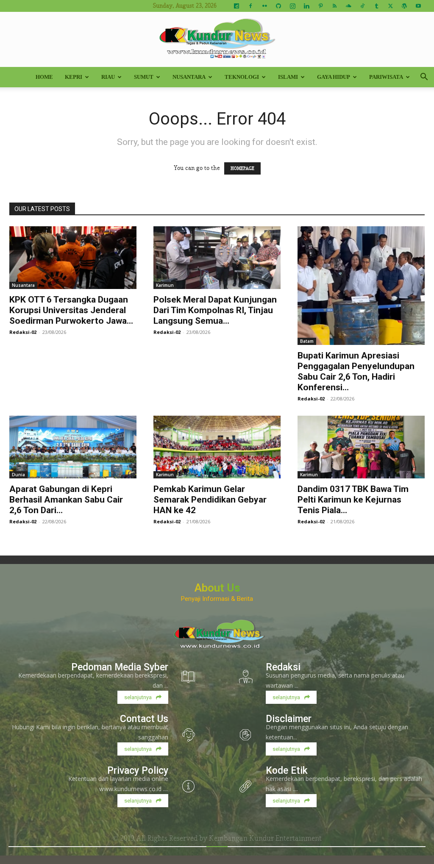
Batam (307, 341)
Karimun (165, 285)
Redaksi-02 (22, 332)
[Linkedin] (306, 6)
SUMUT (143, 77)
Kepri (73, 77)
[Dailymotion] (236, 6)
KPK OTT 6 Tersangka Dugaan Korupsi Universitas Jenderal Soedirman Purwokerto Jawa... (71, 310)
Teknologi (242, 77)
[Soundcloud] (348, 6)
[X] (390, 6)
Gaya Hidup (333, 77)
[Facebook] (250, 6)
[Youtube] (418, 6)
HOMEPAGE (242, 168)
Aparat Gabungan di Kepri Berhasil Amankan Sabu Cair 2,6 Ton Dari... (66, 499)
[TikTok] (362, 6)
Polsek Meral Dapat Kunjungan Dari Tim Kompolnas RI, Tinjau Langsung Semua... (215, 310)
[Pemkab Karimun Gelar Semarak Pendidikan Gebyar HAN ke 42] (217, 447)
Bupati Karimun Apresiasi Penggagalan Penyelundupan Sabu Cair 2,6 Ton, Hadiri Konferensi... (356, 371)
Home (44, 77)
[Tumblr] (376, 6)
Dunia (18, 475)
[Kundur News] (217, 40)
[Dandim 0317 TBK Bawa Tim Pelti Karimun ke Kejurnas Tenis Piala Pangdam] (361, 447)
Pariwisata (386, 77)
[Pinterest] (320, 6)
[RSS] (334, 6)
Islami (288, 77)
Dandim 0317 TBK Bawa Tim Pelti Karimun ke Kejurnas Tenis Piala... (353, 499)
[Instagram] (292, 6)
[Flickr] (264, 6)
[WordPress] (404, 6)
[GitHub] (278, 6)
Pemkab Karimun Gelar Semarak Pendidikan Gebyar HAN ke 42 (210, 499)
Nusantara (189, 77)
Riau (108, 77)
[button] (424, 78)
